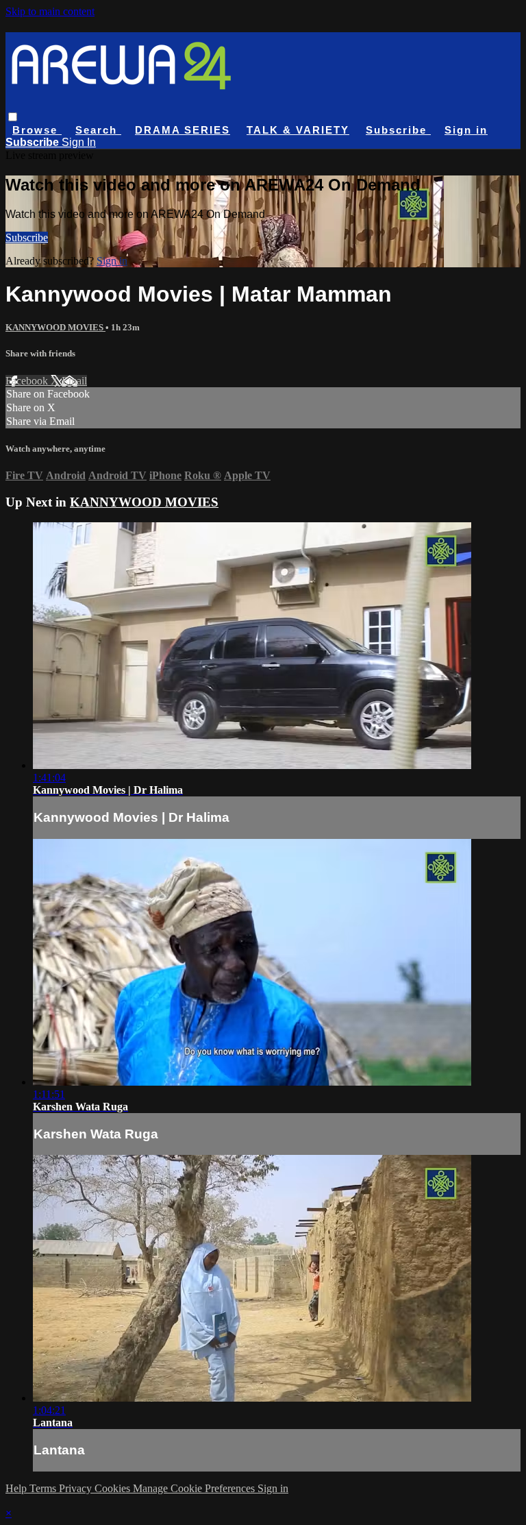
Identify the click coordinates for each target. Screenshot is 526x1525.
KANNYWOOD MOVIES (55, 327)
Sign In (79, 142)
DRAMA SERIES (182, 130)
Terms (44, 1488)
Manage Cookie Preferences (195, 1488)
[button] (12, 116)
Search (98, 130)
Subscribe (26, 237)
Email (74, 381)
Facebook (28, 381)
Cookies (114, 1488)
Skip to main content (50, 11)
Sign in (466, 130)
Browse (37, 130)
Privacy (77, 1488)
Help (17, 1488)
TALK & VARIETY (298, 130)
